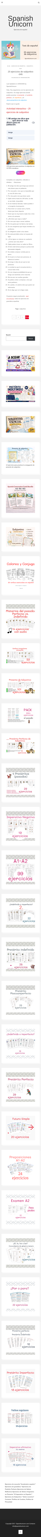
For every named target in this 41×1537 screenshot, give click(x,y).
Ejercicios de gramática (18, 66)
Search (8, 335)
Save (28, 317)
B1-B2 (8, 66)
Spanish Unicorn (20, 22)
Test (20, 68)
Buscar (31, 338)
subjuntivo (22, 309)
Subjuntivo (30, 66)
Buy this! (20, 173)
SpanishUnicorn (25, 77)
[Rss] (20, 1532)
